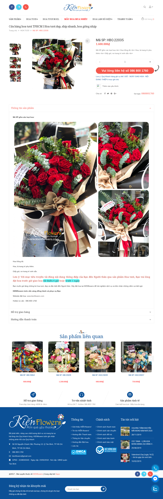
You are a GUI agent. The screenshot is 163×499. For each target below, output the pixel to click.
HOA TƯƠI (31, 19)
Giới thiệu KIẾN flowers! (81, 427)
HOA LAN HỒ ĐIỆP (102, 19)
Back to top (135, 485)
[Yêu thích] (87, 41)
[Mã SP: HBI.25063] (27, 357)
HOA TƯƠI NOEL (51, 19)
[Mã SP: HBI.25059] (63, 357)
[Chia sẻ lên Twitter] (108, 94)
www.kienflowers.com (35, 296)
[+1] (115, 94)
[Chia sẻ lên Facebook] (105, 94)
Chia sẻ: (99, 94)
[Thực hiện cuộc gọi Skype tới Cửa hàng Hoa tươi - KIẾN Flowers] (143, 474)
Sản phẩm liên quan (81, 336)
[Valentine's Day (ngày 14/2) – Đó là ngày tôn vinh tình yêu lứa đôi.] (125, 458)
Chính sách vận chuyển (106, 431)
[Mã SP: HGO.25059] (100, 357)
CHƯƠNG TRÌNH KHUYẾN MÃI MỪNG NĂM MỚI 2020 (142, 429)
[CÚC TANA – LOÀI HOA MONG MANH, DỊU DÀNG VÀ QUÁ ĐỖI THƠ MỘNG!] (125, 444)
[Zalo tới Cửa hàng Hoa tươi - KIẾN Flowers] (19, 7)
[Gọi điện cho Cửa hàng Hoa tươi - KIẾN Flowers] (26, 7)
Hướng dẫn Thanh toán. (82, 434)
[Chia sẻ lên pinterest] (112, 94)
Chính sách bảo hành (105, 438)
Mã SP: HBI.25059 (63, 375)
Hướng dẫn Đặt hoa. (80, 442)
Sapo (58, 474)
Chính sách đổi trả (104, 434)
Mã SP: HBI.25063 (27, 375)
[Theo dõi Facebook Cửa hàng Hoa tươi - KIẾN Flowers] (12, 7)
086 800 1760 (17, 452)
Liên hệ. (75, 446)
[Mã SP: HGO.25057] (136, 357)
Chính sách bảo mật (105, 442)
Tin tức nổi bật (130, 419)
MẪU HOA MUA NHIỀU (75, 19)
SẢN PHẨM (14, 19)
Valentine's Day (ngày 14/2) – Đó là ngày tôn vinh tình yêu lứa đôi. (143, 456)
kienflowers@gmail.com (21, 456)
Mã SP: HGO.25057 (136, 375)
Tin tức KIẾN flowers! (80, 431)
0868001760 (147, 93)
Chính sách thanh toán (106, 427)
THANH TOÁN (124, 19)
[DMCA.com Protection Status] (78, 452)
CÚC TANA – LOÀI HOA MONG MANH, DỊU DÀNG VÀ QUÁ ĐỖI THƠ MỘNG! (142, 442)
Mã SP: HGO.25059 (100, 375)
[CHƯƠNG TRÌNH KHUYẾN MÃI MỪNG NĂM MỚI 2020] (125, 431)
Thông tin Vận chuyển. (81, 438)
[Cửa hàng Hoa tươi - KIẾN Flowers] (37, 422)
